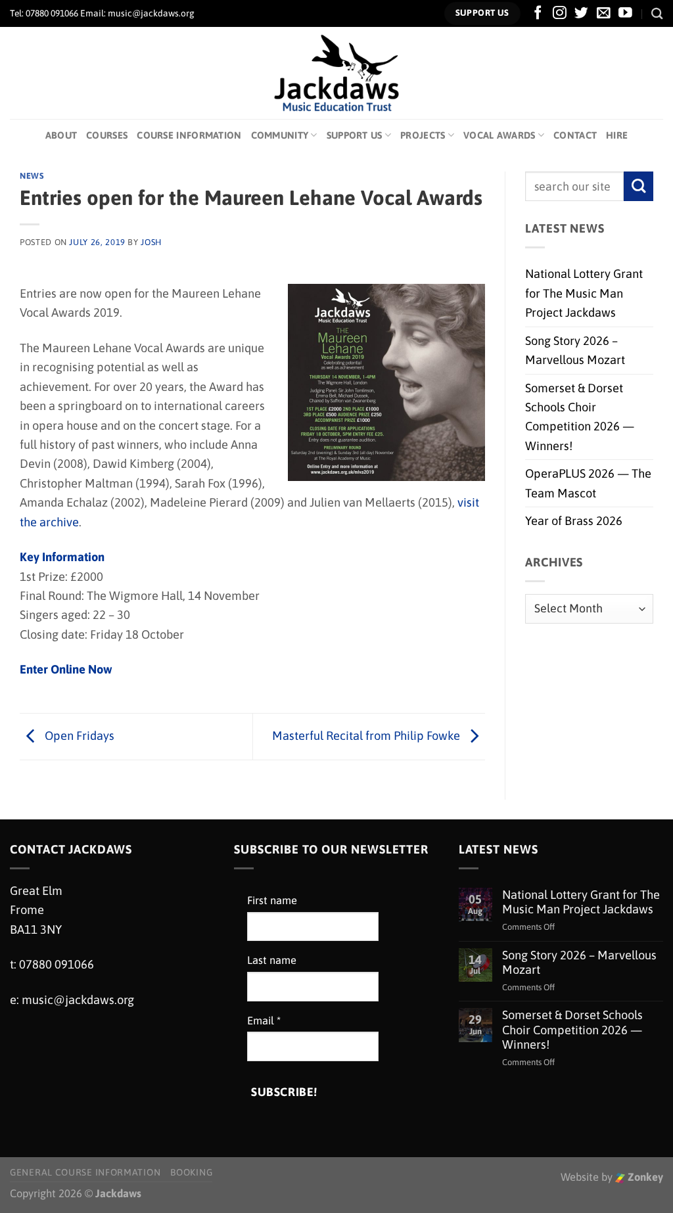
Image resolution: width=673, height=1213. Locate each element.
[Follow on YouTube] (625, 13)
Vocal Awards (499, 135)
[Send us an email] (604, 13)
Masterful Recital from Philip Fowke (367, 736)
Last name (271, 960)
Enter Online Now (66, 669)
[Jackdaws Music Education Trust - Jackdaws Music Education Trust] (336, 73)
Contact (575, 135)
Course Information (189, 135)
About (61, 135)
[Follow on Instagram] (560, 13)
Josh (151, 242)
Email (264, 1021)
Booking (191, 1172)
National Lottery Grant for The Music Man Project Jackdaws (584, 293)
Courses (107, 135)
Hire (617, 135)
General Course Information (85, 1172)
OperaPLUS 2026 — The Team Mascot (588, 483)
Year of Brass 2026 (573, 521)
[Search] (657, 13)
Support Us (355, 135)
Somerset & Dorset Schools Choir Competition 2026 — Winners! (579, 417)
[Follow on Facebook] (538, 13)
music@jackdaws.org (78, 1000)
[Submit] (638, 186)
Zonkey (644, 1177)
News (32, 176)
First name (272, 900)
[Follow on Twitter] (581, 13)
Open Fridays (78, 736)
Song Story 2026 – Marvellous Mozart (575, 350)
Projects (422, 135)
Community (280, 135)
